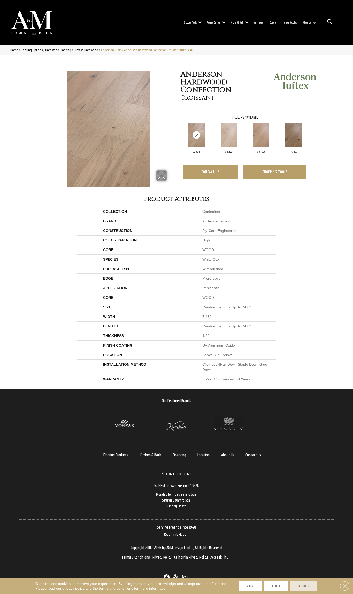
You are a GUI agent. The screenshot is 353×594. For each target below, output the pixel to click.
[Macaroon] (229, 135)
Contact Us (211, 172)
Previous (178, 129)
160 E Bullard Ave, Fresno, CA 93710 (176, 485)
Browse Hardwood (86, 50)
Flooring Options (213, 22)
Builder (273, 22)
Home (14, 50)
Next (311, 129)
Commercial (258, 22)
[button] (200, 22)
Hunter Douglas (290, 22)
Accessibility (219, 557)
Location (203, 454)
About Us (307, 22)
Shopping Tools (190, 22)
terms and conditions (116, 588)
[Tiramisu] (293, 135)
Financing (179, 454)
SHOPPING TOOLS (275, 172)
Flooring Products (115, 454)
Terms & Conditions (136, 557)
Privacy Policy (162, 557)
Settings (303, 586)
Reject (276, 586)
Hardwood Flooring (58, 50)
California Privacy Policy (191, 557)
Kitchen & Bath (237, 22)
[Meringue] (261, 135)
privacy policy (74, 588)
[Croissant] (196, 135)
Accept (250, 586)
